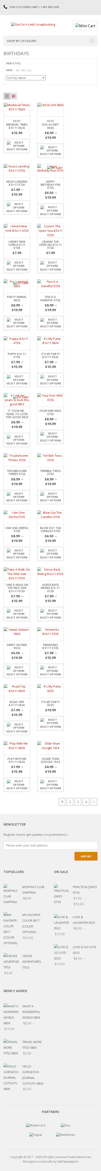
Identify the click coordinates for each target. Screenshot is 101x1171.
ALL (29, 70)
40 (17, 70)
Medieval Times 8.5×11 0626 (17, 126)
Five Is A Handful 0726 (50, 298)
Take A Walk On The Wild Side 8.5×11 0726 (16, 588)
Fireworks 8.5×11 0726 (50, 646)
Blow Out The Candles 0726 (50, 529)
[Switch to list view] (31, 63)
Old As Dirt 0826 (50, 126)
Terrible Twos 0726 (50, 472)
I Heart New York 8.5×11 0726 (16, 245)
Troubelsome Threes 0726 (17, 472)
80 (23, 70)
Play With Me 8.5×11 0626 (17, 760)
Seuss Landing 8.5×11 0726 (16, 183)
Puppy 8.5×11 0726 (17, 355)
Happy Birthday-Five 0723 (50, 185)
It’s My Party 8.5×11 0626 (50, 355)
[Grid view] (7, 96)
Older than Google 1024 (50, 760)
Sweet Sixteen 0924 (17, 646)
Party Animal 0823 (17, 298)
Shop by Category (22, 41)
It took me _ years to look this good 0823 (16, 414)
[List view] (13, 96)
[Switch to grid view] (25, 63)
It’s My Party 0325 (50, 703)
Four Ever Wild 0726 (50, 412)
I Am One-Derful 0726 (16, 529)
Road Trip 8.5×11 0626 (17, 703)
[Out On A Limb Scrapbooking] (33, 24)
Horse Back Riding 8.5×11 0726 (50, 588)
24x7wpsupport (67, 1161)
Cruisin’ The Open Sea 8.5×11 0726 (50, 245)
